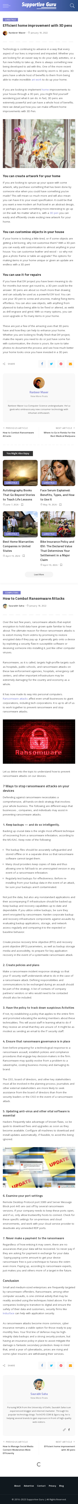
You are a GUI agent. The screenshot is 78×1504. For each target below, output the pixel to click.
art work (37, 79)
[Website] (64, 1429)
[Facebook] (42, 364)
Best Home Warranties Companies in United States (18, 546)
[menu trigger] (7, 5)
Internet (10, 1471)
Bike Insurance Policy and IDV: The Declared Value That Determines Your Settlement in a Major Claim (57, 550)
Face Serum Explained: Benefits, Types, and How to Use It (57, 495)
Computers (11, 592)
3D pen (54, 213)
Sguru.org (59, 1414)
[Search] (71, 5)
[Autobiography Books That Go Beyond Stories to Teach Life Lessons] (20, 473)
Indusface (8, 1313)
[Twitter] (51, 364)
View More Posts (39, 396)
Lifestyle (10, 19)
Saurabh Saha (16, 606)
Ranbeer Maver (17, 33)
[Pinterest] (61, 364)
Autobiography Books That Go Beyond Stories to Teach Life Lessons (19, 495)
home (46, 89)
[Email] (70, 364)
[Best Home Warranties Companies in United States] (20, 524)
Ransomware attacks (15, 698)
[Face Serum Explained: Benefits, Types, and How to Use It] (57, 473)
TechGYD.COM (43, 1414)
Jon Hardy (14, 1490)
